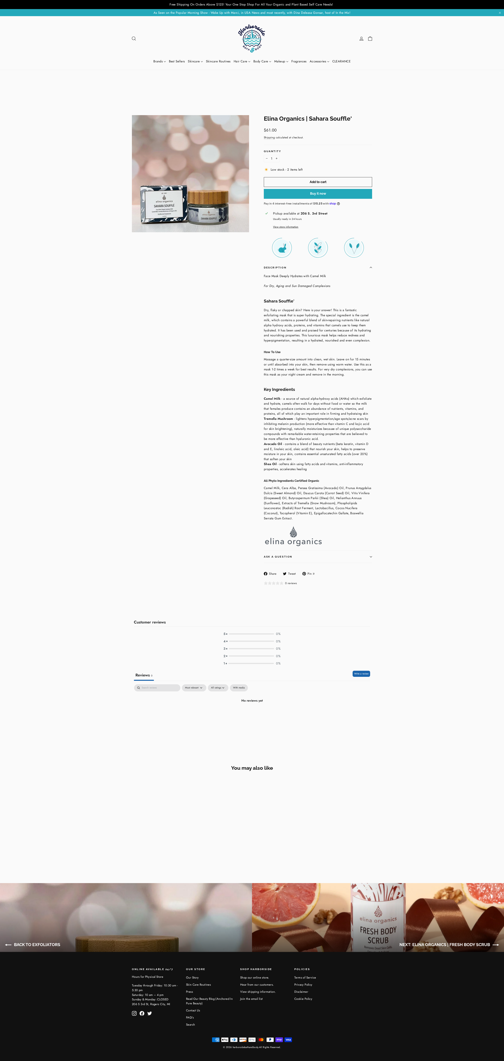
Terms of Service (305, 977)
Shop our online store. (254, 977)
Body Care (261, 61)
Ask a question (278, 556)
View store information (285, 227)
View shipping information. (258, 992)
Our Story (192, 977)
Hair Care (241, 61)
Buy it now (318, 193)
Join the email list (251, 999)
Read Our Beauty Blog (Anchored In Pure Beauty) (209, 1001)
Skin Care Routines (198, 984)
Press (189, 992)
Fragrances (299, 61)
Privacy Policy (303, 984)
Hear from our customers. (257, 984)
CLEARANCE (341, 61)
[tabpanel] (252, 713)
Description (275, 267)
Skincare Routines (218, 61)
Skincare (194, 61)
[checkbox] (239, 687)
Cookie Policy (303, 999)
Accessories (318, 61)
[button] (252, 633)
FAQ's (190, 1017)
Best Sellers (177, 61)
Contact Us (193, 1010)
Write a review (361, 673)
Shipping (269, 137)
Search (190, 1024)
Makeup (280, 61)
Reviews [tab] (143, 675)
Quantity (272, 151)
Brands (158, 61)
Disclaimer (301, 992)
